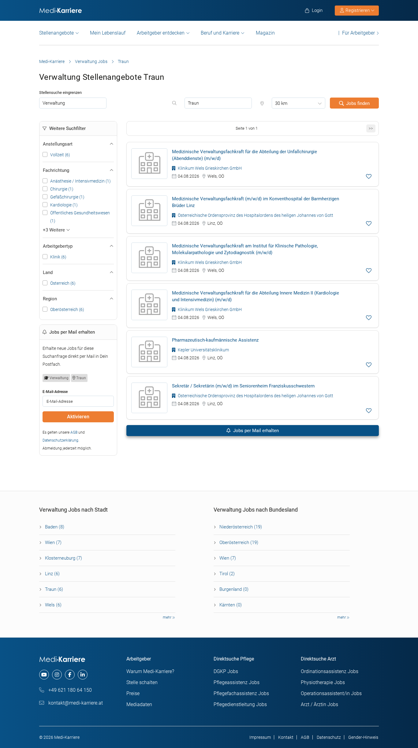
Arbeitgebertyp (58, 246)
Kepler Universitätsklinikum (203, 349)
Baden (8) (54, 527)
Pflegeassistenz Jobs (236, 682)
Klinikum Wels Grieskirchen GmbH (209, 168)
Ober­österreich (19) (238, 542)
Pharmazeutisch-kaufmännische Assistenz (215, 340)
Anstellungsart (58, 144)
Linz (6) (52, 573)
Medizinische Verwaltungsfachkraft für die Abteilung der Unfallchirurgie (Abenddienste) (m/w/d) (244, 155)
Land (48, 272)
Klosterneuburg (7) (63, 558)
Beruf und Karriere (220, 32)
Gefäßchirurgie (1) (67, 196)
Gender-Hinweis (363, 737)
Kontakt (285, 737)
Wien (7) (53, 542)
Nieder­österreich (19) (240, 527)
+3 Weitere (54, 230)
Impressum (260, 737)
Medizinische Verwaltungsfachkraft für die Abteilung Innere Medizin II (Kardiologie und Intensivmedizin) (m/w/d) (255, 296)
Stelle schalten (142, 682)
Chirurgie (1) (61, 189)
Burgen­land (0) (233, 589)
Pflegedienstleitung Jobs (240, 704)
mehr (167, 617)
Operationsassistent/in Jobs (331, 693)
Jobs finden (358, 103)
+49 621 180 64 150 (69, 690)
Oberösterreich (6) (67, 309)
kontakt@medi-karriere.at (75, 703)
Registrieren (357, 10)
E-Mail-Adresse (55, 392)
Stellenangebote (56, 32)
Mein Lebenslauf (107, 32)
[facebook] (70, 674)
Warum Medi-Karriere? (150, 671)
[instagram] (57, 674)
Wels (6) (53, 605)
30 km (281, 103)
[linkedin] (83, 674)
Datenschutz (329, 737)
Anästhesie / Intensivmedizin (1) (80, 181)
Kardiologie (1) (64, 204)
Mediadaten (139, 704)
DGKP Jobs (226, 671)
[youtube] (44, 674)
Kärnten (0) (230, 605)
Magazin (265, 32)
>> (371, 128)
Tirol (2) (227, 573)
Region (50, 299)
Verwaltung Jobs (91, 61)
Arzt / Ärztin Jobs (319, 704)
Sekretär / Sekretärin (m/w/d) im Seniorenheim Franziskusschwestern (243, 386)
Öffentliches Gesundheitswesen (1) (80, 216)
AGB (73, 432)
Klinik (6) (58, 256)
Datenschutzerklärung (60, 440)
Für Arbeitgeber (358, 33)
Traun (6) (54, 589)
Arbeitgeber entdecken (161, 32)
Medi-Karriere (52, 61)
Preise (133, 693)
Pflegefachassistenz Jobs (241, 693)
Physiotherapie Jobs (323, 682)
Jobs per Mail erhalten (255, 430)
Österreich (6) (63, 283)
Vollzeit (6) (60, 154)
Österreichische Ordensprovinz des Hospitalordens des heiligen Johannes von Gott (255, 215)
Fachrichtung (56, 170)
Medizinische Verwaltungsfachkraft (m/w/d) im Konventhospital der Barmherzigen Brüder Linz (255, 202)
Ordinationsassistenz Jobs (329, 671)
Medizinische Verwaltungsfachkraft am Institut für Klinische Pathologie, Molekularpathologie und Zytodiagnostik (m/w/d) (245, 249)
